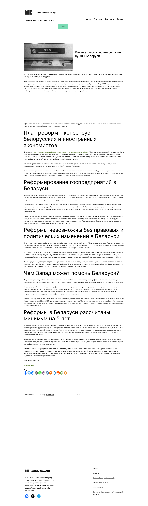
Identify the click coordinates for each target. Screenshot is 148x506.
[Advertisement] (74, 106)
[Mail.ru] (47, 373)
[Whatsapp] (40, 373)
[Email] (61, 373)
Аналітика (50, 395)
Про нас (95, 468)
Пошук (62, 27)
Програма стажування (101, 482)
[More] (65, 373)
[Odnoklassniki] (50, 373)
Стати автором (98, 487)
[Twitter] (29, 373)
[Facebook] (25, 373)
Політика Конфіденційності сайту (104, 478)
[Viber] (43, 373)
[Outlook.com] (54, 373)
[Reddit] (58, 373)
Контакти (96, 473)
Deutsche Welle (29, 365)
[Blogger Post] (36, 373)
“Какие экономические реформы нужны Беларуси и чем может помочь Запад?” (61, 152)
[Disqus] (74, 428)
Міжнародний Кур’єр (46, 12)
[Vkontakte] (32, 373)
